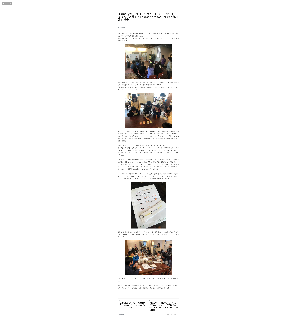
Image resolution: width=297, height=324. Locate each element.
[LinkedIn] (175, 314)
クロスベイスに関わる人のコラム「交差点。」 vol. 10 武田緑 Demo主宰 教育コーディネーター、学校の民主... (163, 306)
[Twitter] (171, 314)
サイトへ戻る (7, 3)
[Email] (178, 314)
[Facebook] (168, 314)
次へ (150, 300)
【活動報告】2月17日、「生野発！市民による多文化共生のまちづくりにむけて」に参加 (132, 305)
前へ (120, 300)
